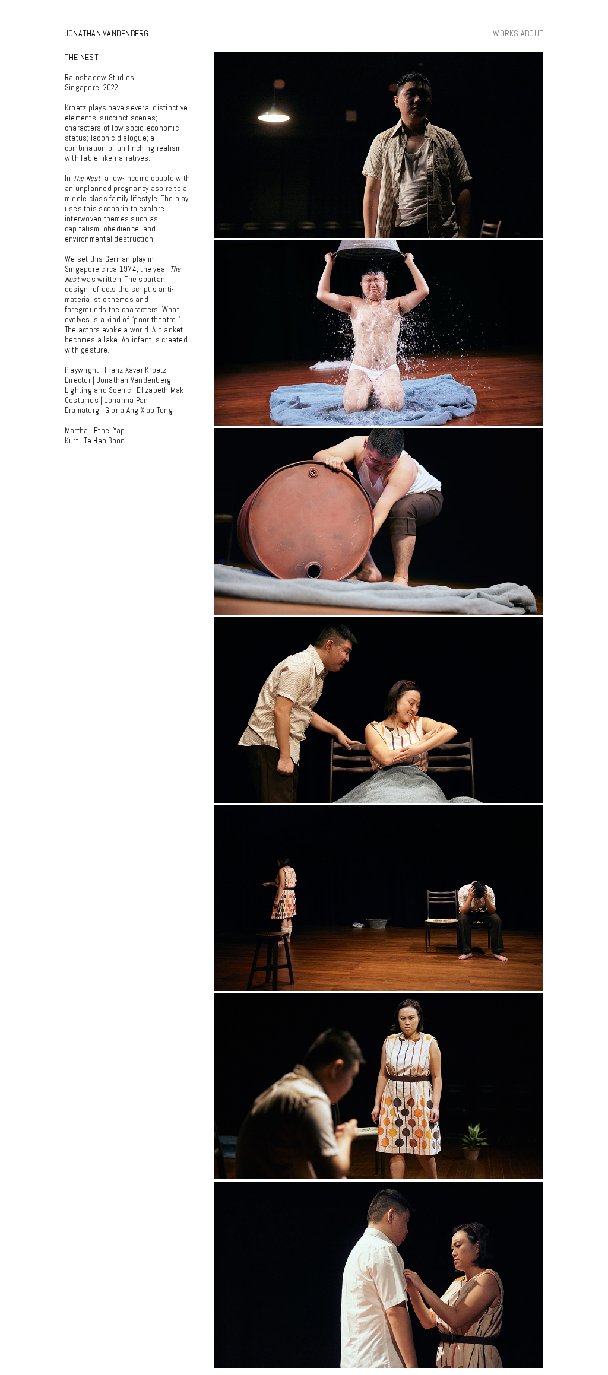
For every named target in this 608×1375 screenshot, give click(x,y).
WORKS (505, 33)
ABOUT (532, 33)
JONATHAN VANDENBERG (107, 33)
